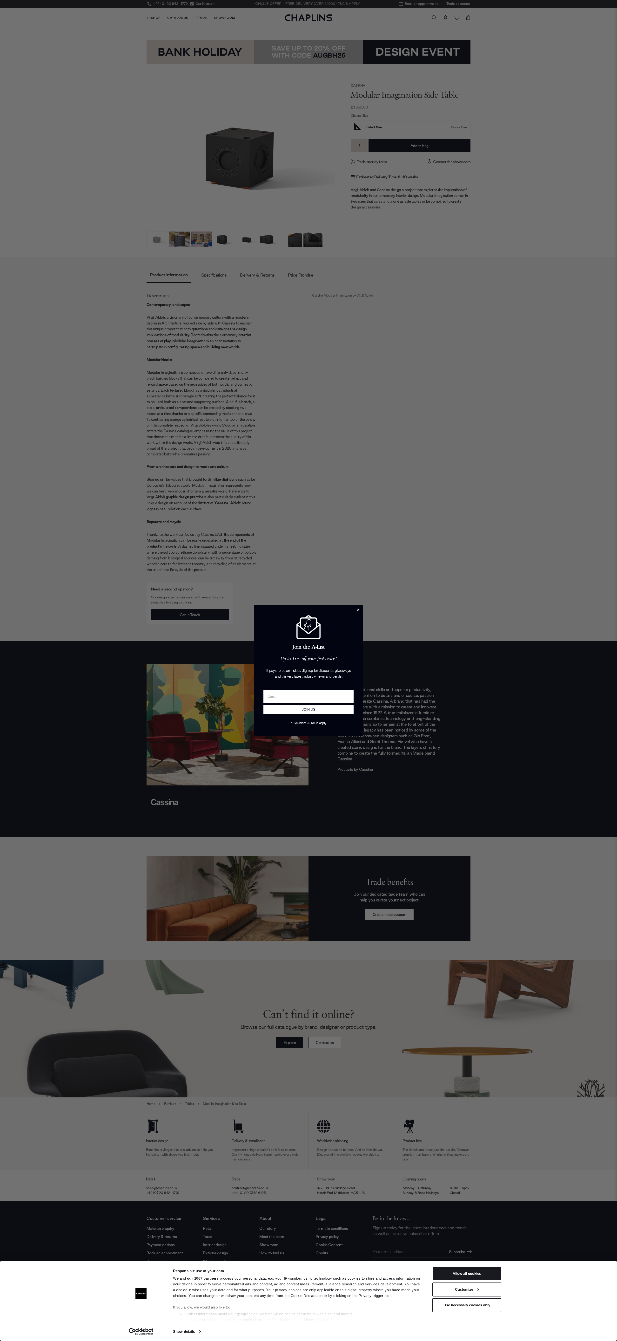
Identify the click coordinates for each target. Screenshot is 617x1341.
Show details (184, 1331)
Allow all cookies (467, 1273)
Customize (464, 1289)
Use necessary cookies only (466, 1305)
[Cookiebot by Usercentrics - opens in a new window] (141, 1331)
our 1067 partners (203, 1278)
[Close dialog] (358, 609)
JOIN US (308, 709)
